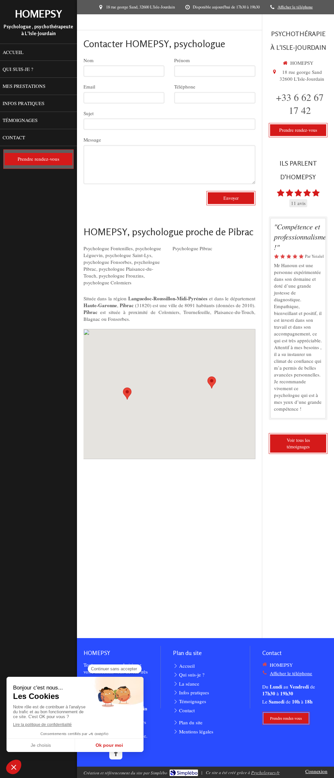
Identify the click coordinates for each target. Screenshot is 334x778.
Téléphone (184, 86)
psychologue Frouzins (121, 275)
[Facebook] (115, 752)
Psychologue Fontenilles (108, 248)
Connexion (316, 771)
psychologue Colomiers (107, 282)
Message (92, 139)
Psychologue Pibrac (192, 248)
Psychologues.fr (265, 772)
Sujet (89, 113)
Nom (89, 60)
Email (89, 86)
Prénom (182, 60)
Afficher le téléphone (295, 7)
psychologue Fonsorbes (107, 262)
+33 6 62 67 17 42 (300, 103)
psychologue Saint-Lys (128, 255)
